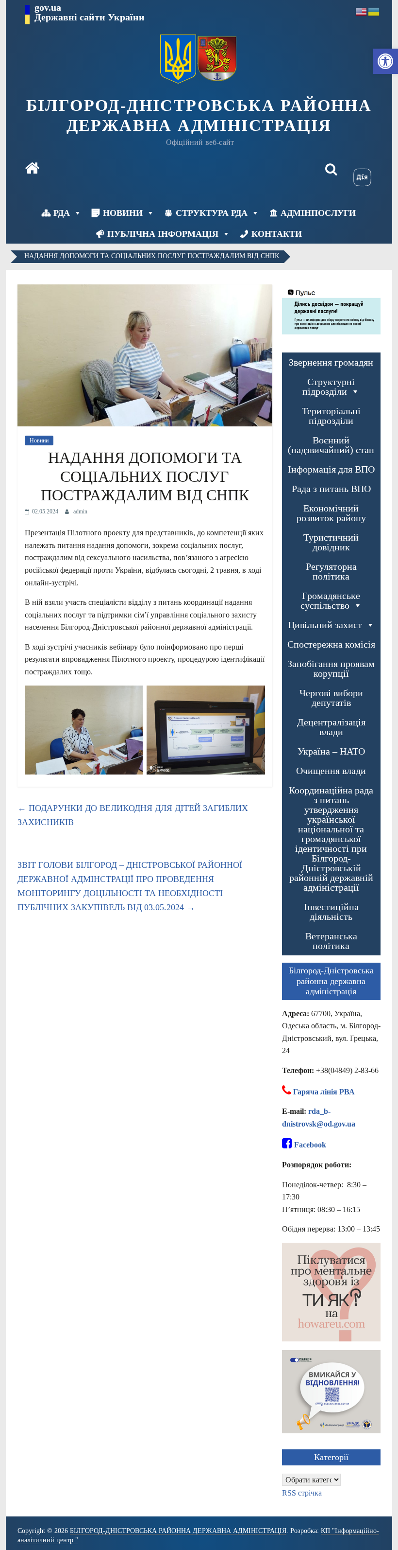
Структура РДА (212, 213)
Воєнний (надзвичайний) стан (331, 445)
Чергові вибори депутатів (331, 697)
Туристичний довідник (331, 542)
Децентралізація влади (331, 727)
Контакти (276, 234)
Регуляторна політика (331, 571)
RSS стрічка (302, 1493)
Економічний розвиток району (331, 513)
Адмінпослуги (318, 213)
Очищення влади (331, 770)
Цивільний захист (325, 624)
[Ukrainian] (374, 11)
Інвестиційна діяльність (331, 911)
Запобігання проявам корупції (331, 668)
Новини (123, 213)
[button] (385, 61)
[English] (361, 11)
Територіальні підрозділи (331, 415)
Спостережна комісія (331, 644)
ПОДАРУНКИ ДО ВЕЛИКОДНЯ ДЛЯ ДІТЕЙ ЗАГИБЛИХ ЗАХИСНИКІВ (132, 815)
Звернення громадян (331, 362)
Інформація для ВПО (331, 469)
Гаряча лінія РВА (324, 1092)
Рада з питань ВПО (331, 488)
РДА (61, 213)
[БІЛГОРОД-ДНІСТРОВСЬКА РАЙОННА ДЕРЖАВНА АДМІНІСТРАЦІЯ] (32, 169)
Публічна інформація (162, 234)
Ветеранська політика (331, 941)
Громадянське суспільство (330, 600)
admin (80, 511)
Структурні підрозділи (328, 386)
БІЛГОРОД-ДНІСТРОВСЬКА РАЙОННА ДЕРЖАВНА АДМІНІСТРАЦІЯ (199, 115)
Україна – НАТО (331, 751)
